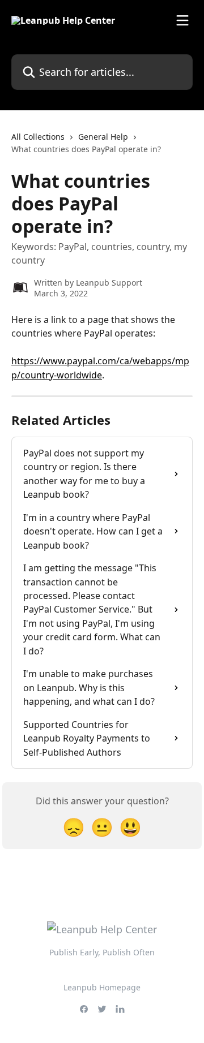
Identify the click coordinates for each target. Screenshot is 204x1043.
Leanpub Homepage (102, 987)
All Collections (38, 136)
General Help (103, 136)
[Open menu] (182, 20)
